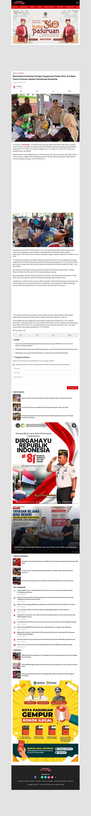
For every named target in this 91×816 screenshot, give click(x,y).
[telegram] (45, 777)
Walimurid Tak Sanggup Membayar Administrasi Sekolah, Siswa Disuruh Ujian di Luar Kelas (46, 604)
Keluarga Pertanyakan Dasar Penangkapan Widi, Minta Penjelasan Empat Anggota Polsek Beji (48, 674)
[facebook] (35, 777)
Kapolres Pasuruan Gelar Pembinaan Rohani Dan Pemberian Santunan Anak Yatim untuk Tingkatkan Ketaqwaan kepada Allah (45, 598)
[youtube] (52, 777)
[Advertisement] (45, 58)
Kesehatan (21, 73)
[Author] (14, 87)
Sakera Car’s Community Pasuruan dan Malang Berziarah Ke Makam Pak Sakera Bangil (44, 644)
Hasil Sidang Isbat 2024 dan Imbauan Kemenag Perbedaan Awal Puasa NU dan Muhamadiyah (46, 622)
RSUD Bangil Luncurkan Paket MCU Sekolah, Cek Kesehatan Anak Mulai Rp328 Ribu (41, 353)
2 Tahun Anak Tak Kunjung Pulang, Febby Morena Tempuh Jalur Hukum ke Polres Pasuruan (47, 571)
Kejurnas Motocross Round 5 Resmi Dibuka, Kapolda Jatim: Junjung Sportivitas (47, 398)
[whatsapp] (42, 777)
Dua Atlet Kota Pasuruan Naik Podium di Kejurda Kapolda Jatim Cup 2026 (45, 407)
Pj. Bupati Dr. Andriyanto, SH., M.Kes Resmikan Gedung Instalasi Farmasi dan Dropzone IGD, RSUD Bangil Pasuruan (46, 615)
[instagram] (49, 777)
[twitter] (38, 777)
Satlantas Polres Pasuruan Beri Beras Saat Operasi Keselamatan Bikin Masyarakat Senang (46, 639)
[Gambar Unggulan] (45, 117)
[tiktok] (55, 777)
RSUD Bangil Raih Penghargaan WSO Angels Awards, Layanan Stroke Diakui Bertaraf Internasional (46, 349)
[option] (45, 530)
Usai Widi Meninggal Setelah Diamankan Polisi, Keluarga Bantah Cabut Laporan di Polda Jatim (49, 665)
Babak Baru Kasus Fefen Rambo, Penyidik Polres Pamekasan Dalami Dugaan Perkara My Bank (50, 562)
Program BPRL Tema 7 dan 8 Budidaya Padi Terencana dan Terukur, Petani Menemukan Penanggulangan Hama (45, 591)
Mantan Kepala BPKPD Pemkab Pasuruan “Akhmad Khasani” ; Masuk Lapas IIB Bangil (44, 627)
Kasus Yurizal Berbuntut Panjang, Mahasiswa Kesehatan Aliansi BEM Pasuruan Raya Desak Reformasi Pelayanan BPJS (44, 344)
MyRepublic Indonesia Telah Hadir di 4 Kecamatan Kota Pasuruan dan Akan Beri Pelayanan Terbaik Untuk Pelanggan (46, 633)
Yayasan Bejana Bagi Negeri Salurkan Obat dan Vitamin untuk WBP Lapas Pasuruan (45, 547)
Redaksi (19, 86)
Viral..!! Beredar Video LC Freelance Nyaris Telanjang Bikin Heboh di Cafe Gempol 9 (43, 609)
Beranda (15, 73)
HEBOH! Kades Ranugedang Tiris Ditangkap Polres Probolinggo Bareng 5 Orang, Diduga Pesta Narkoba (49, 656)
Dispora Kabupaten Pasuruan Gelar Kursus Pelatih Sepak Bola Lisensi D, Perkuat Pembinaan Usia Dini (47, 416)
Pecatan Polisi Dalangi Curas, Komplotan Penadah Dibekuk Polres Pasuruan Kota (47, 580)
